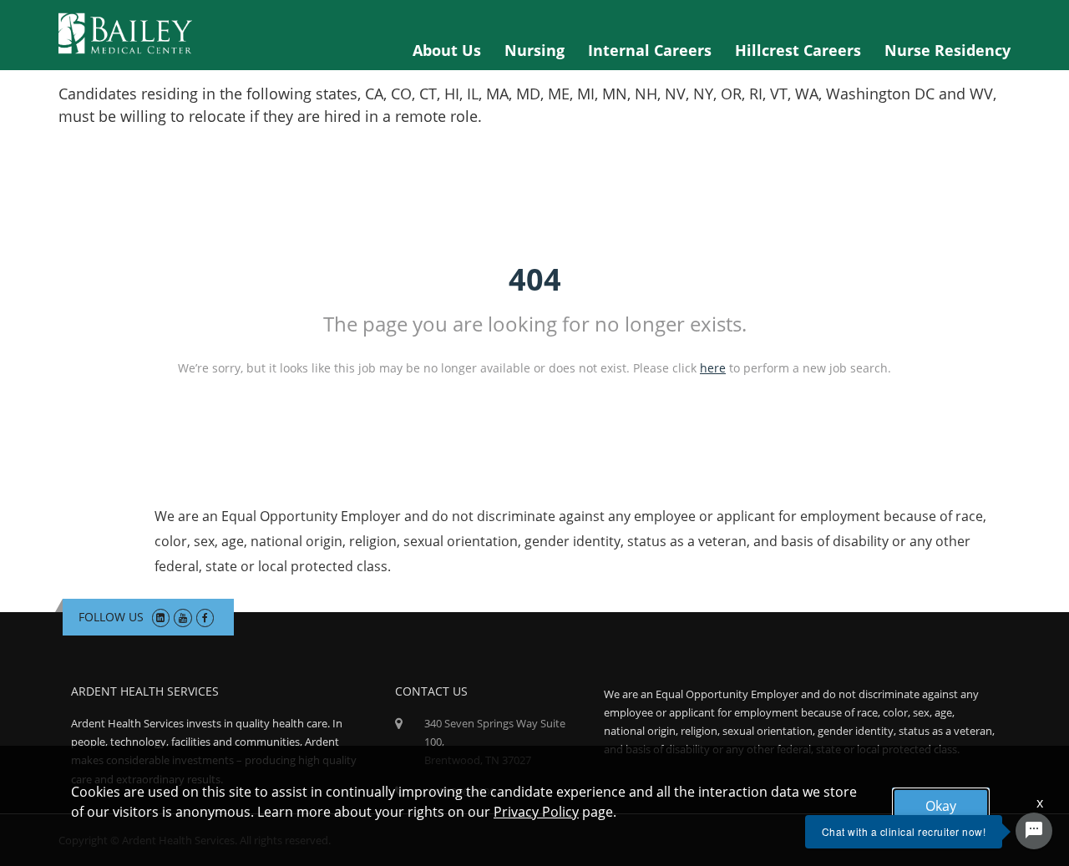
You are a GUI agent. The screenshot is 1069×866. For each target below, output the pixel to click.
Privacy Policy (536, 812)
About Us (447, 50)
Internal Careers (650, 50)
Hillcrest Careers (798, 50)
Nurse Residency (947, 50)
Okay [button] (940, 806)
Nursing (534, 50)
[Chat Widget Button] (1034, 831)
